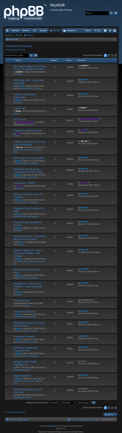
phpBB (52, 426)
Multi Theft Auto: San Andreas (31, 88)
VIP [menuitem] (34, 30)
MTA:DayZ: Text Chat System (29, 158)
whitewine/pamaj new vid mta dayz (28, 391)
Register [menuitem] (115, 31)
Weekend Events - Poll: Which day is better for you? (30, 238)
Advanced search (116, 13)
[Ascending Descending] (84, 403)
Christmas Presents (24, 336)
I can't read (20, 108)
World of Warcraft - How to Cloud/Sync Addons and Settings (28, 253)
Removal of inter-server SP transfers (28, 196)
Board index (23, 419)
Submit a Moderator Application (25, 96)
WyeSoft (15, 30)
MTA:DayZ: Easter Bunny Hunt (27, 271)
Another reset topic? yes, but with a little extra (29, 143)
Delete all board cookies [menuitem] (90, 419)
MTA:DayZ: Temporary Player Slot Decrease (29, 324)
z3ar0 (18, 133)
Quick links (8, 31)
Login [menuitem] (110, 31)
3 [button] (112, 55)
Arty (64, 428)
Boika (18, 111)
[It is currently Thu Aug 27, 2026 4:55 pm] (114, 39)
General (18, 74)
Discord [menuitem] (43, 30)
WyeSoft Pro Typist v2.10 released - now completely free (28, 286)
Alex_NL (19, 147)
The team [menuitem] (73, 419)
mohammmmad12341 (25, 122)
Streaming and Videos (22, 370)
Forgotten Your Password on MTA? (29, 210)
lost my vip (20, 119)
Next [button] (115, 55)
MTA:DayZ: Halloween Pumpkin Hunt (26, 349)
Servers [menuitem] (26, 30)
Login (20, 35)
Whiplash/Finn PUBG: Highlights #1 (25, 363)
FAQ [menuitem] (106, 31)
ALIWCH (19, 72)
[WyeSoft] (26, 13)
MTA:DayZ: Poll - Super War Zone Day (29, 82)
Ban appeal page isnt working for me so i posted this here (30, 68)
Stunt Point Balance (24, 311)
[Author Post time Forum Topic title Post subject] (68, 403)
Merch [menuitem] (88, 30)
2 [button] (108, 55)
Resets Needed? (22, 375)
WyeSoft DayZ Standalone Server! (28, 224)
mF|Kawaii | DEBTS (24, 183)
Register (30, 35)
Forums (56, 30)
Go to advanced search (16, 50)
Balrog (21, 86)
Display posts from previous (37, 403)
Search (111, 13)
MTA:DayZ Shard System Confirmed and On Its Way (28, 171)
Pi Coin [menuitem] (98, 30)
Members (71, 30)
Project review (21, 300)
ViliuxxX (19, 186)
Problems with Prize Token (28, 130)
